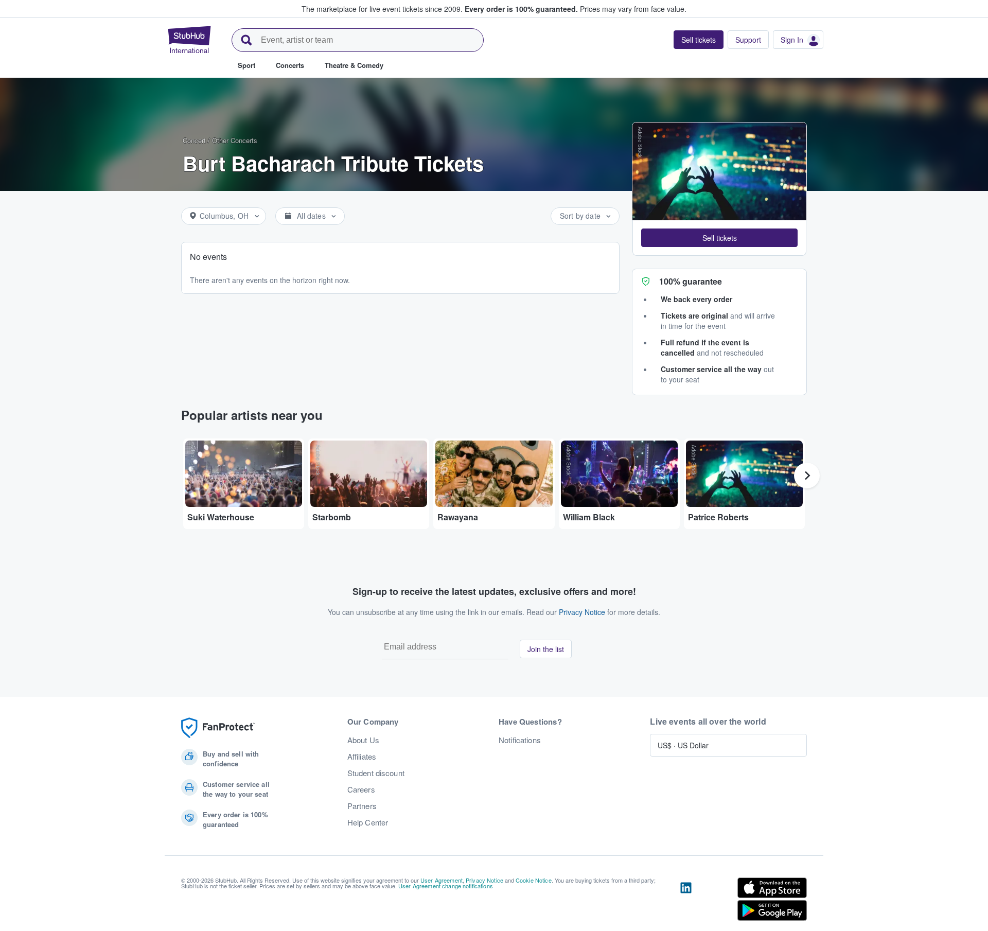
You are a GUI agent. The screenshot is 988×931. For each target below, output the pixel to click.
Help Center (368, 822)
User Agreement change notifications (445, 886)
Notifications (520, 740)
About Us (363, 740)
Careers (361, 789)
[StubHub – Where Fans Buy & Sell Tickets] (189, 39)
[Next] (807, 475)
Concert (194, 140)
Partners (362, 806)
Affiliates (361, 756)
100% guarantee (690, 281)
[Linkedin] (686, 901)
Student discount (375, 773)
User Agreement (441, 880)
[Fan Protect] (218, 728)
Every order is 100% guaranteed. (521, 9)
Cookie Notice (534, 880)
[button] (719, 238)
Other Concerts (234, 140)
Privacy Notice (582, 612)
